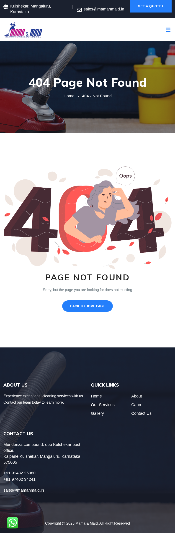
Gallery (97, 413)
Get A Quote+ (151, 6)
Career (137, 404)
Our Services (103, 404)
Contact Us (141, 413)
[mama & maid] (23, 29)
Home (70, 96)
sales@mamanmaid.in (104, 9)
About (136, 396)
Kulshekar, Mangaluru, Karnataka (30, 9)
